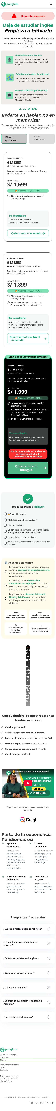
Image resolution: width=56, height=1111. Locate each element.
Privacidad (44, 1097)
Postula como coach (8, 1078)
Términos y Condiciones (28, 1097)
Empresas (4, 1057)
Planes (3, 1060)
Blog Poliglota (6, 1081)
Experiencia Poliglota (9, 1054)
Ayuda (2, 1067)
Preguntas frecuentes (9, 1065)
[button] (51, 4)
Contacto (4, 1070)
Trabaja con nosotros (9, 1076)
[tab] (14, 139)
